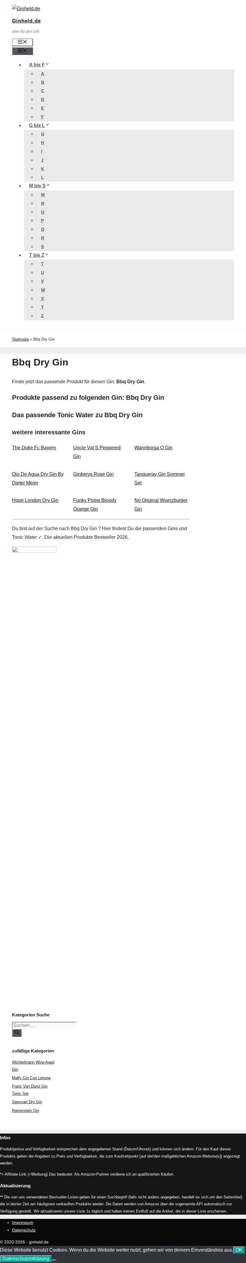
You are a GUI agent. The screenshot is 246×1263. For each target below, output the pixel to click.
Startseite (20, 339)
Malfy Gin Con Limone (31, 1078)
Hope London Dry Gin (35, 500)
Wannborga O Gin (153, 447)
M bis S (37, 185)
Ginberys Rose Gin (93, 474)
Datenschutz (24, 1230)
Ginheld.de (26, 21)
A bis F (37, 64)
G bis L (37, 125)
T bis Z (36, 255)
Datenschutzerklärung (25, 1258)
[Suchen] (17, 1033)
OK (239, 1249)
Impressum (22, 1222)
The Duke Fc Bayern (34, 447)
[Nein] (54, 1260)
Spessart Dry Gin (27, 1102)
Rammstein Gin (25, 1110)
